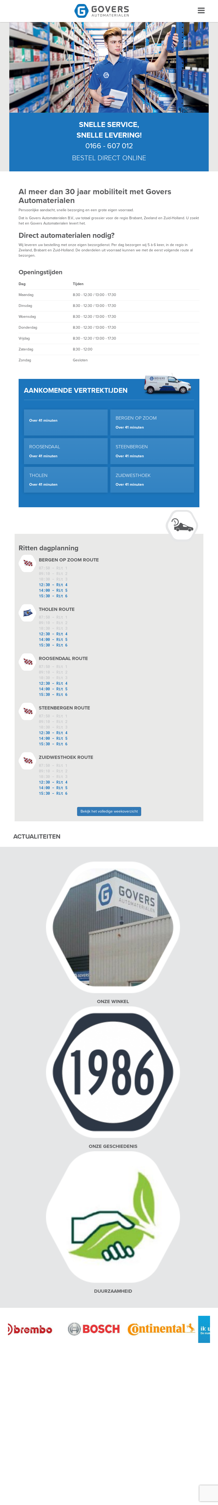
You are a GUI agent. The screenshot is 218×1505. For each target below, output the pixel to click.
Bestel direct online (109, 158)
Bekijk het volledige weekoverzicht (109, 811)
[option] (79, 1329)
